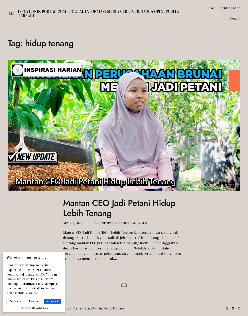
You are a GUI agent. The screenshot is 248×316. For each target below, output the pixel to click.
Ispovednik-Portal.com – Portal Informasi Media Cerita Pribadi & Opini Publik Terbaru (98, 13)
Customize (15, 301)
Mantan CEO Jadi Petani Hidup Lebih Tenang (119, 208)
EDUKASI (92, 223)
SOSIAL (143, 223)
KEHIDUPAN (127, 223)
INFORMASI (109, 223)
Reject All (34, 301)
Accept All (52, 301)
